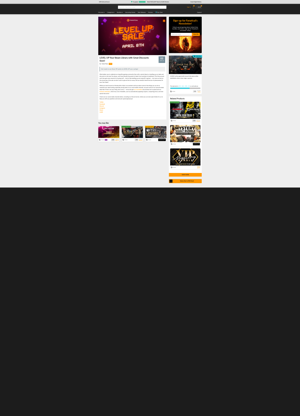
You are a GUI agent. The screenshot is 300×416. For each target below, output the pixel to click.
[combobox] (151, 7)
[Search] (164, 7)
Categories (110, 12)
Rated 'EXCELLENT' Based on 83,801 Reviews (158, 2)
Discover (100, 12)
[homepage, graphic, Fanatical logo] (106, 7)
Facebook (102, 104)
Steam (101, 110)
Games (110, 63)
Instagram (102, 108)
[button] (104, 2)
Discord (102, 106)
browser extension (105, 91)
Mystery (150, 12)
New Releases (142, 12)
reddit (101, 112)
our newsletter (138, 89)
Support (199, 12)
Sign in (189, 7)
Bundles (119, 12)
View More (185, 174)
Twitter (102, 102)
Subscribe (196, 34)
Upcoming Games (130, 12)
